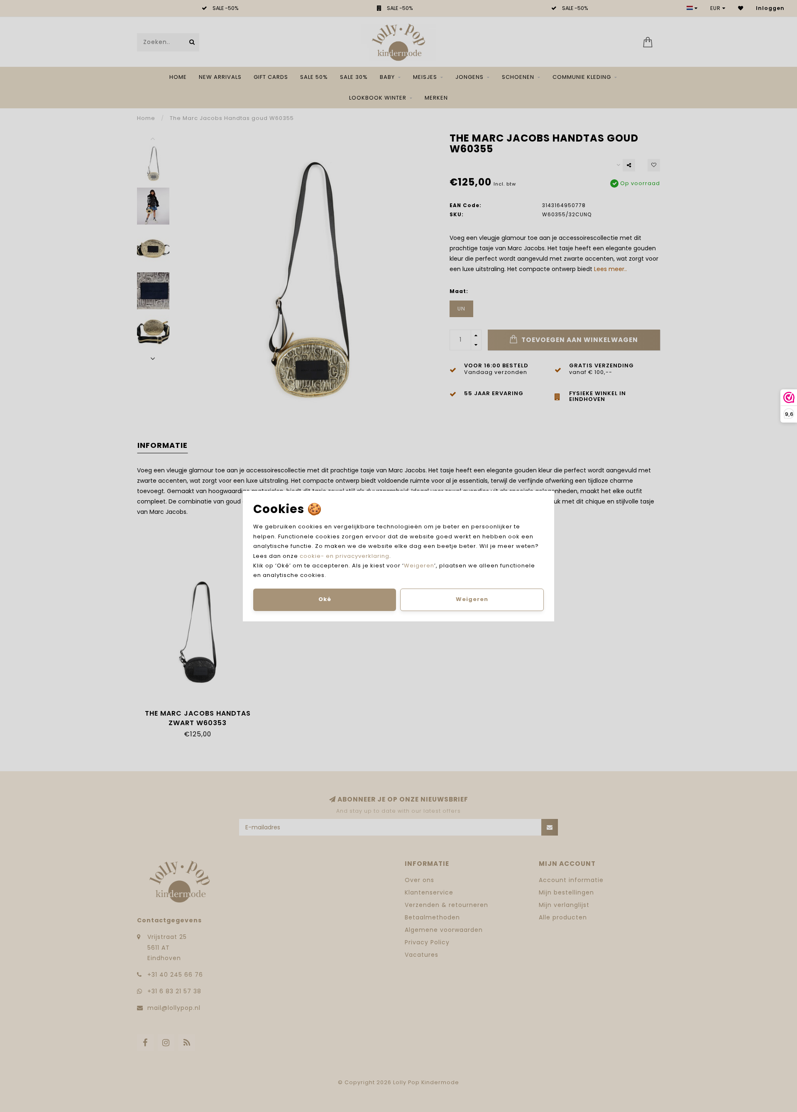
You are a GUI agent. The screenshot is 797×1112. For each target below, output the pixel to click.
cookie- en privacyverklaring (344, 556)
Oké (324, 599)
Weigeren (419, 565)
